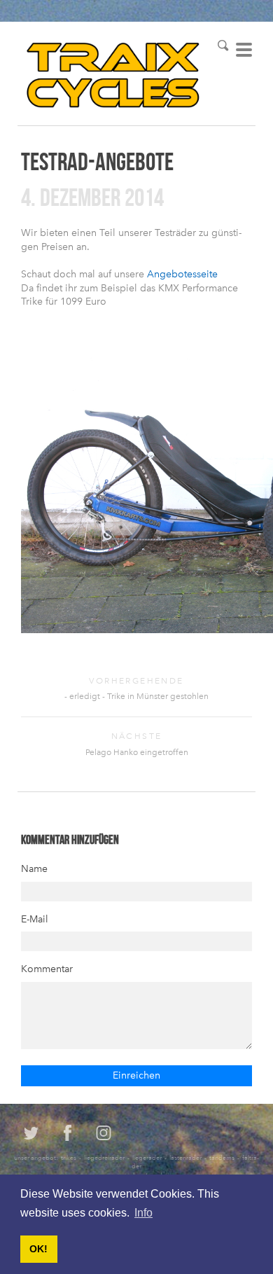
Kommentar (47, 969)
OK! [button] (38, 1248)
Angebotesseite (182, 274)
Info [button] (143, 1213)
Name (34, 869)
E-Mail (34, 919)
